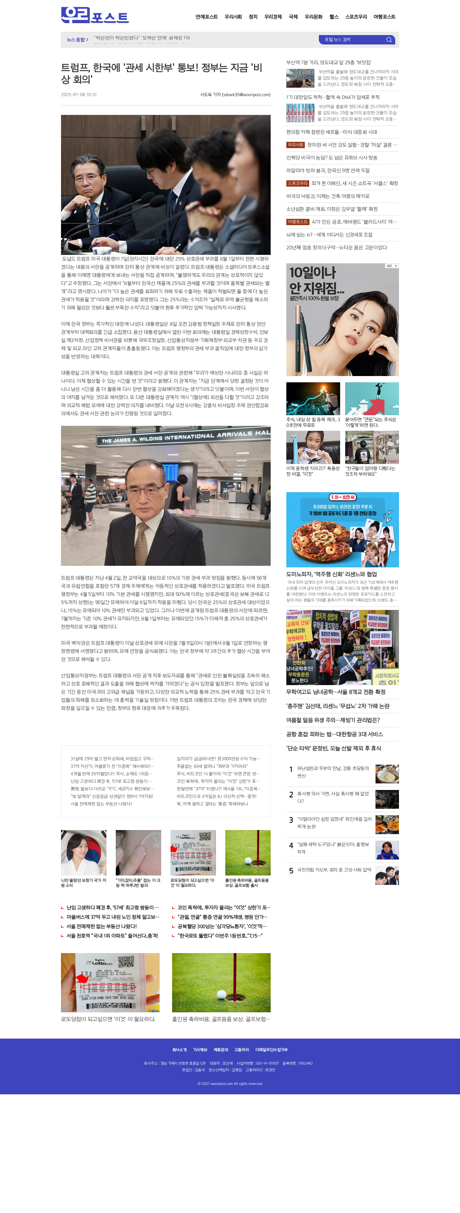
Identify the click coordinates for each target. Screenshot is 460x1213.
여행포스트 (385, 16)
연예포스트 (207, 16)
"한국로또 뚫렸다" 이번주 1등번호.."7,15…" (220, 935)
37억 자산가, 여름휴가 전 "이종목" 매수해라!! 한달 (113, 766)
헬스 (334, 16)
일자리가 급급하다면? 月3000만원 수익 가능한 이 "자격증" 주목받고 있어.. (219, 758)
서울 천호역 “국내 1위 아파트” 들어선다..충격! (112, 935)
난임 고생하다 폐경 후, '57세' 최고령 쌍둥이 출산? (113, 781)
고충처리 (241, 1050)
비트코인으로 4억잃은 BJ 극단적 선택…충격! (217, 796)
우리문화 (314, 16)
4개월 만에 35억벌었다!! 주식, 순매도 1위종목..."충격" (113, 774)
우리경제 (273, 16)
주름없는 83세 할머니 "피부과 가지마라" (212, 766)
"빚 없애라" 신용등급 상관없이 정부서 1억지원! (112, 796)
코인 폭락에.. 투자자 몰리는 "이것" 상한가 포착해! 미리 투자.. (219, 781)
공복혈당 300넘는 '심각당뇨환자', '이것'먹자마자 (224, 926)
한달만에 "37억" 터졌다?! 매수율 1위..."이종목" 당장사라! (219, 789)
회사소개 (179, 1050)
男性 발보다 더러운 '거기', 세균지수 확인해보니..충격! (113, 789)
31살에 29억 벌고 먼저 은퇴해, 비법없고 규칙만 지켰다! (113, 758)
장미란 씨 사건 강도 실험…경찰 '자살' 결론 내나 (141, 36)
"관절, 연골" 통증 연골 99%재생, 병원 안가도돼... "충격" (224, 917)
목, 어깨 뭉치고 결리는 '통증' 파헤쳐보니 (212, 804)
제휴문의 (221, 1050)
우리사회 (233, 16)
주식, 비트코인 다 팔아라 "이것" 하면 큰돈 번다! (219, 774)
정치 (253, 16)
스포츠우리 (356, 16)
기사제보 (200, 1050)
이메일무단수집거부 (271, 1050)
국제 (293, 16)
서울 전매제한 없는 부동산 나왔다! (101, 804)
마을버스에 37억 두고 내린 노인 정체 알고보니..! (113, 917)
